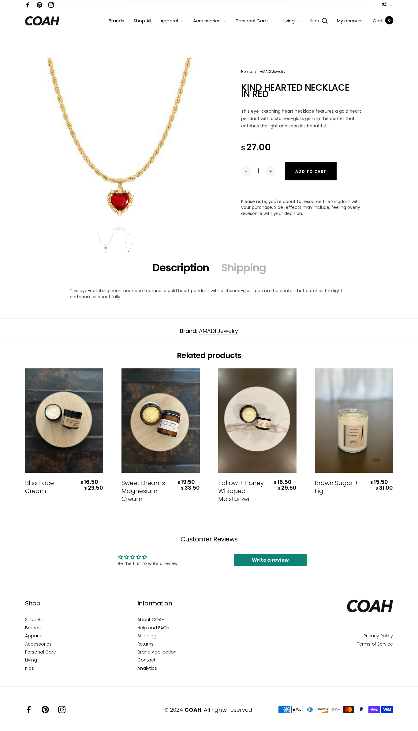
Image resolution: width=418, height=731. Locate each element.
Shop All (142, 20)
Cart (381, 20)
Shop (32, 603)
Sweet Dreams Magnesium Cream (143, 491)
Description (180, 267)
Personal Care (252, 20)
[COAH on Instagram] (51, 5)
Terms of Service (375, 644)
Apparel (169, 20)
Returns (145, 644)
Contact (146, 660)
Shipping (243, 267)
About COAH (150, 619)
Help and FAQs (153, 628)
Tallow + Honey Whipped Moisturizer (241, 491)
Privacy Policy (378, 636)
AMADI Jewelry (218, 331)
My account (350, 20)
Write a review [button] (270, 559)
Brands (116, 20)
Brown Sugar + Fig (336, 487)
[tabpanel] (117, 150)
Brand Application (157, 652)
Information (154, 603)
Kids (314, 20)
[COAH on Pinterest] (39, 5)
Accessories (207, 20)
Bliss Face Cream (39, 487)
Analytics (147, 668)
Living (289, 20)
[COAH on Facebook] (28, 5)
